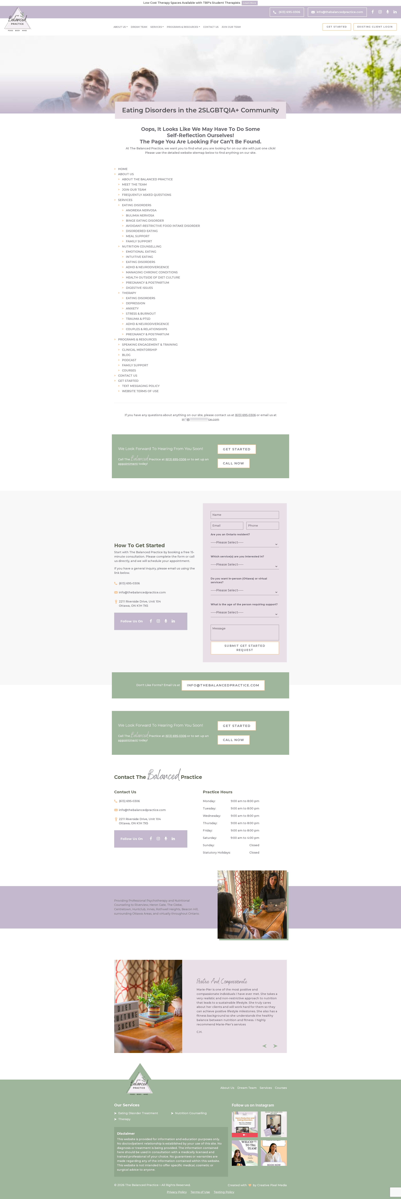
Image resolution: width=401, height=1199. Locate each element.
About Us (120, 27)
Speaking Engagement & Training (150, 344)
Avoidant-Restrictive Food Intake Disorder (163, 226)
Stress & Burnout (141, 313)
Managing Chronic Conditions (152, 272)
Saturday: (210, 838)
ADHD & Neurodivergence (147, 267)
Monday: (209, 801)
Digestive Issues (139, 288)
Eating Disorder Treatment (138, 1113)
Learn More (249, 3)
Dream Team (139, 27)
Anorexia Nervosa (141, 210)
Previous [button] (264, 1046)
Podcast (129, 360)
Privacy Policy (177, 1192)
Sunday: (208, 845)
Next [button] (275, 1046)
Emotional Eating (141, 251)
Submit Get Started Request (244, 648)
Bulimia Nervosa (140, 215)
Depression (135, 303)
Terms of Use (200, 1192)
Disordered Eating (142, 231)
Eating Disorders (136, 205)
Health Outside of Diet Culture (153, 277)
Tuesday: (209, 808)
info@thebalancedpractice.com (340, 12)
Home (123, 169)
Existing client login (375, 26)
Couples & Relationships (146, 329)
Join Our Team (231, 27)
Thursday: (210, 823)
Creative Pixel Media (272, 1185)
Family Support (139, 241)
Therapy (129, 293)
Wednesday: (212, 816)
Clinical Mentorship (139, 350)
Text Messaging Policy (141, 386)
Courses (129, 370)
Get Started (337, 26)
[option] (200, 1006)
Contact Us (211, 27)
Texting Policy (224, 1192)
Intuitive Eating (139, 257)
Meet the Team (134, 184)
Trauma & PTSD (138, 319)
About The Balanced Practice (147, 179)
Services (156, 27)
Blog (126, 355)
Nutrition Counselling (141, 246)
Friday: (207, 830)
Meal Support (138, 236)
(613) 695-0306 (289, 12)
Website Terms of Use (140, 391)
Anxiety (132, 308)
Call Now (233, 463)
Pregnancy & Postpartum (147, 282)
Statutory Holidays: (216, 852)
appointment (128, 464)
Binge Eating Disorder (145, 220)
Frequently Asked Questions (146, 195)
